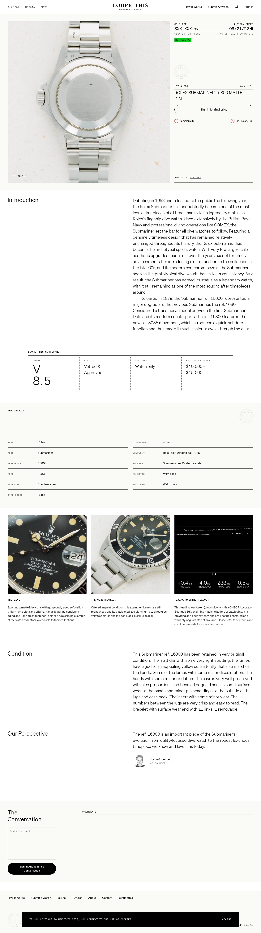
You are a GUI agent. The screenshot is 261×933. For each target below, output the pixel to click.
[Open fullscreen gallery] (89, 102)
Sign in (249, 7)
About (92, 898)
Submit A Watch (218, 7)
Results (30, 7)
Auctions (13, 7)
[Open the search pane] (236, 6)
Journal (61, 898)
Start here (195, 177)
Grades (77, 898)
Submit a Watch (41, 898)
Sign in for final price (213, 109)
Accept (227, 919)
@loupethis (125, 898)
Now (43, 7)
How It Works (193, 7)
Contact (107, 898)
